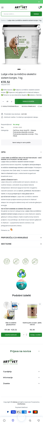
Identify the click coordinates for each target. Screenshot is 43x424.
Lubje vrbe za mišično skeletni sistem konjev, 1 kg (18, 75)
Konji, (22, 130)
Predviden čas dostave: (12, 114)
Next (39, 321)
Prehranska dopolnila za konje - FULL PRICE (25, 135)
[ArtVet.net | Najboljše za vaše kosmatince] (21, 7)
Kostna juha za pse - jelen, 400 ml (32, 324)
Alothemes (21, 404)
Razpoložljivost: (6, 124)
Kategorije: (5, 130)
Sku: (2, 127)
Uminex (15, 402)
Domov (3, 20)
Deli (40, 106)
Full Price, (16, 130)
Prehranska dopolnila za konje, (23, 132)
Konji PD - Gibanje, (30, 130)
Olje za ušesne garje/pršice (10, 324)
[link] (18, 304)
